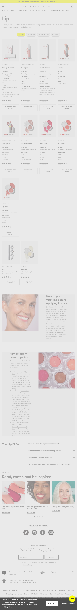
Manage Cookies (68, 603)
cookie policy (7, 607)
